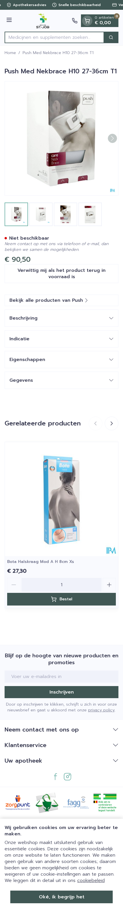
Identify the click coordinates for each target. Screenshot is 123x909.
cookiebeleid (91, 880)
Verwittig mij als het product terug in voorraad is (61, 273)
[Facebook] (55, 776)
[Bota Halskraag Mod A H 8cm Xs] (61, 499)
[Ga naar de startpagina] (43, 20)
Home (10, 53)
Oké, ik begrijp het (61, 896)
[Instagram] (67, 776)
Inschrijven (61, 692)
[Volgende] (112, 138)
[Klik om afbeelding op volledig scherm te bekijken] (61, 138)
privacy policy (101, 710)
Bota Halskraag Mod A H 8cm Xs (40, 562)
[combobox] (54, 37)
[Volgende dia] (111, 423)
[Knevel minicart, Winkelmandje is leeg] (87, 21)
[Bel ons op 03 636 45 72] (75, 21)
